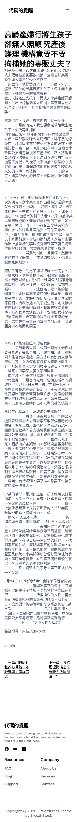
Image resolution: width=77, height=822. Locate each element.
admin (9, 646)
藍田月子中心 (47, 171)
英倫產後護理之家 (50, 503)
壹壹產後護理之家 (22, 526)
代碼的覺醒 (21, 10)
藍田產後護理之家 (54, 130)
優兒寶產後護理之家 (27, 609)
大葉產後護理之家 (52, 517)
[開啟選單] (67, 10)
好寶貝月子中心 (59, 94)
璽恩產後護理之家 (18, 586)
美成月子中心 (22, 289)
